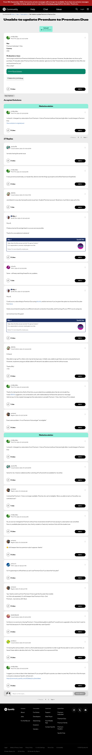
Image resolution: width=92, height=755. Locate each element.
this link (38, 301)
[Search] (76, 9)
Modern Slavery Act (9, 751)
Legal (5, 747)
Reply (80, 89)
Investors (36, 725)
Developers (36, 716)
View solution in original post (15, 123)
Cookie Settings (40, 747)
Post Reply (80, 694)
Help (32, 9)
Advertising (36, 721)
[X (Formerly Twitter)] (80, 710)
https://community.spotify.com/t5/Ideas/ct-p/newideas (23, 678)
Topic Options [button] (9, 96)
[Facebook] (85, 710)
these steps (54, 4)
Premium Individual (60, 713)
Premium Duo (62, 719)
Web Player (48, 716)
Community (12, 9)
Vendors (35, 729)
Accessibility (59, 747)
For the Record (25, 721)
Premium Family (62, 723)
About (23, 712)
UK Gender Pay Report (34, 751)
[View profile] (8, 37)
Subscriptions (24, 14)
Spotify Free (61, 733)
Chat (45, 9)
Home (12, 14)
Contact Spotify (50, 727)
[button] (85, 37)
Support (47, 712)
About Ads (51, 747)
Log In (82, 9)
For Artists (36, 712)
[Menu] (87, 9)
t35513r (12, 395)
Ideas (59, 9)
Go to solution (46, 30)
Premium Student (60, 728)
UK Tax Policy (21, 751)
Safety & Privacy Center (16, 747)
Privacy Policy (29, 747)
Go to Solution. (17, 71)
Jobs (22, 716)
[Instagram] (74, 710)
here (11, 304)
